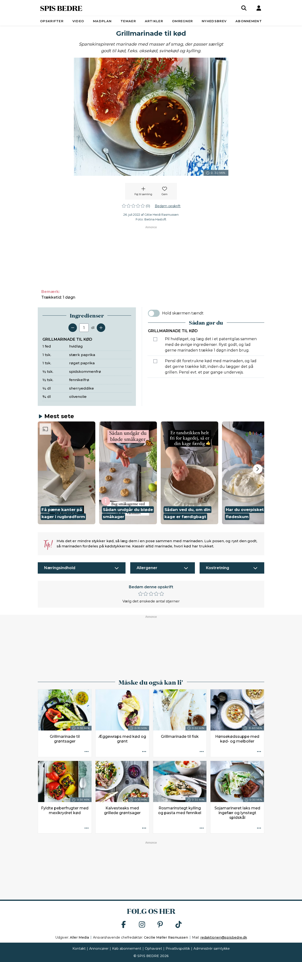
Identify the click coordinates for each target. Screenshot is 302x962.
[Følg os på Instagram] (142, 925)
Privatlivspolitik (178, 948)
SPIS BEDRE (61, 8)
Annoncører (99, 948)
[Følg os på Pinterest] (160, 925)
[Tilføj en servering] (101, 327)
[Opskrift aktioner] (87, 752)
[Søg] (244, 8)
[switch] (154, 313)
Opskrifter (51, 21)
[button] (66, 472)
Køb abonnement (126, 948)
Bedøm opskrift (167, 206)
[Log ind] (259, 8)
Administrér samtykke (211, 948)
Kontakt (79, 948)
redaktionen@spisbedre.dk (223, 937)
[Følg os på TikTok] (178, 925)
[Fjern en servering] (72, 327)
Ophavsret (153, 948)
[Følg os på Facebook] (123, 925)
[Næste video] (257, 469)
